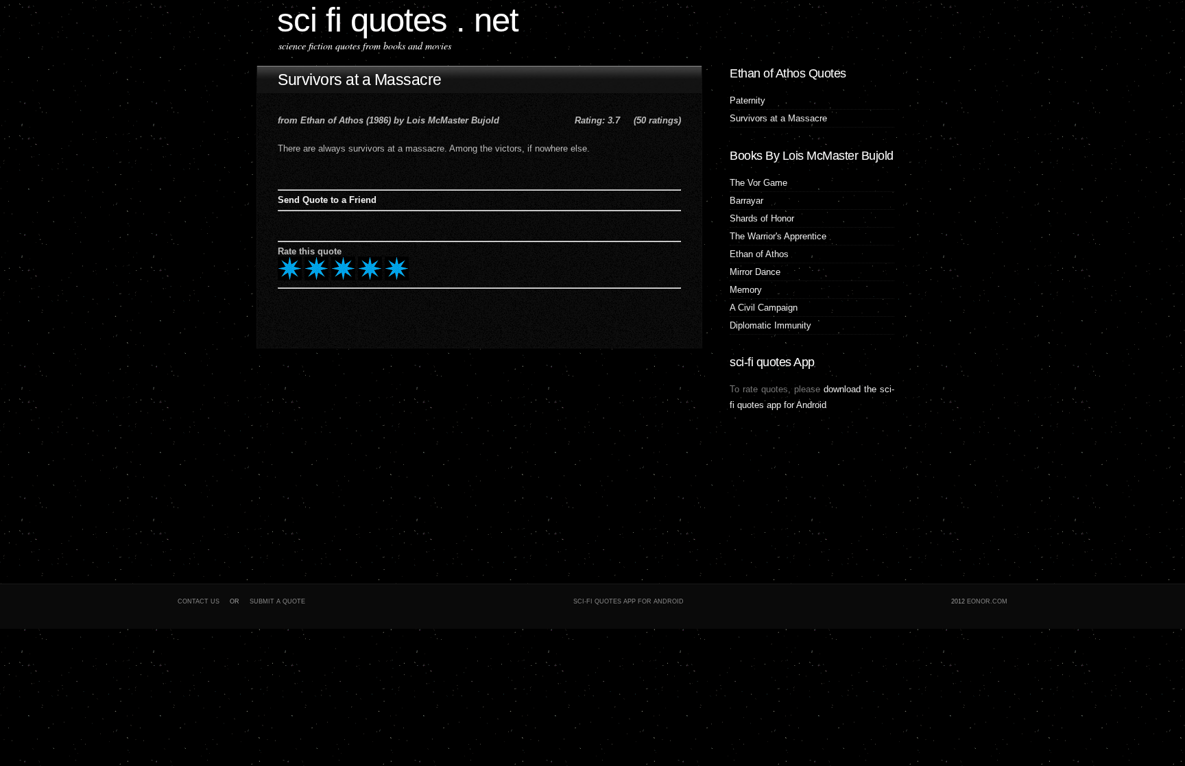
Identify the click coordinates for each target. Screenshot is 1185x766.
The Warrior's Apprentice (778, 236)
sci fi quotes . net (397, 19)
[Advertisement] (342, 461)
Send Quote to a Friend (327, 200)
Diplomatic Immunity (770, 325)
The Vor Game (758, 183)
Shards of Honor (762, 218)
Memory (746, 290)
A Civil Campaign (764, 307)
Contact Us (198, 601)
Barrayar (746, 200)
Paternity (747, 100)
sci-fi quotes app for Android (628, 601)
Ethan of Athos (759, 254)
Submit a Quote (277, 601)
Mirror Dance (755, 272)
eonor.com (987, 601)
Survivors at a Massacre (360, 79)
